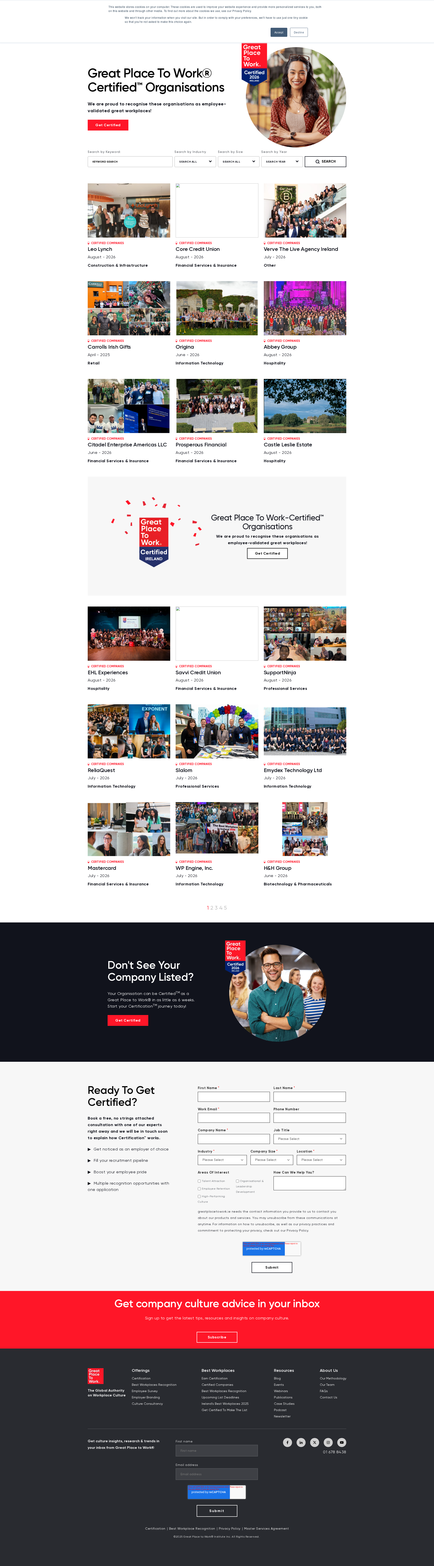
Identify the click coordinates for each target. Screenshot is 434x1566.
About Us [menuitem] (329, 1370)
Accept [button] (278, 32)
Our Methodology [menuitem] (333, 1378)
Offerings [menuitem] (141, 1370)
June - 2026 (199, 352)
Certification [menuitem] (141, 1378)
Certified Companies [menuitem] (217, 1384)
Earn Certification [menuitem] (215, 1378)
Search (329, 161)
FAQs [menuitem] (324, 1391)
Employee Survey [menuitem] (145, 1391)
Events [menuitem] (279, 1384)
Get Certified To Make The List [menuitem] (224, 1410)
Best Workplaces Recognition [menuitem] (154, 1384)
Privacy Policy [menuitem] (230, 1528)
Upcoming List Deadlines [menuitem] (220, 1397)
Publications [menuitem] (283, 1397)
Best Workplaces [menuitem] (218, 1370)
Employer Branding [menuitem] (146, 1397)
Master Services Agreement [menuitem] (266, 1528)
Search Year (276, 161)
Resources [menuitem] (284, 1370)
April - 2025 (109, 352)
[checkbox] (234, 1192)
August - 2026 (118, 254)
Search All (188, 161)
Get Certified (108, 125)
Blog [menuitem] (277, 1378)
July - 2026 (301, 254)
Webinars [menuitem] (281, 1391)
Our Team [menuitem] (327, 1384)
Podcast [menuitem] (280, 1410)
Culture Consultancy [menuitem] (147, 1403)
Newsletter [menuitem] (282, 1416)
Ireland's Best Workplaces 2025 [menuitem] (225, 1403)
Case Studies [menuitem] (284, 1403)
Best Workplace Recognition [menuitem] (192, 1528)
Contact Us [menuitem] (328, 1397)
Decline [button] (299, 32)
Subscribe (217, 1337)
